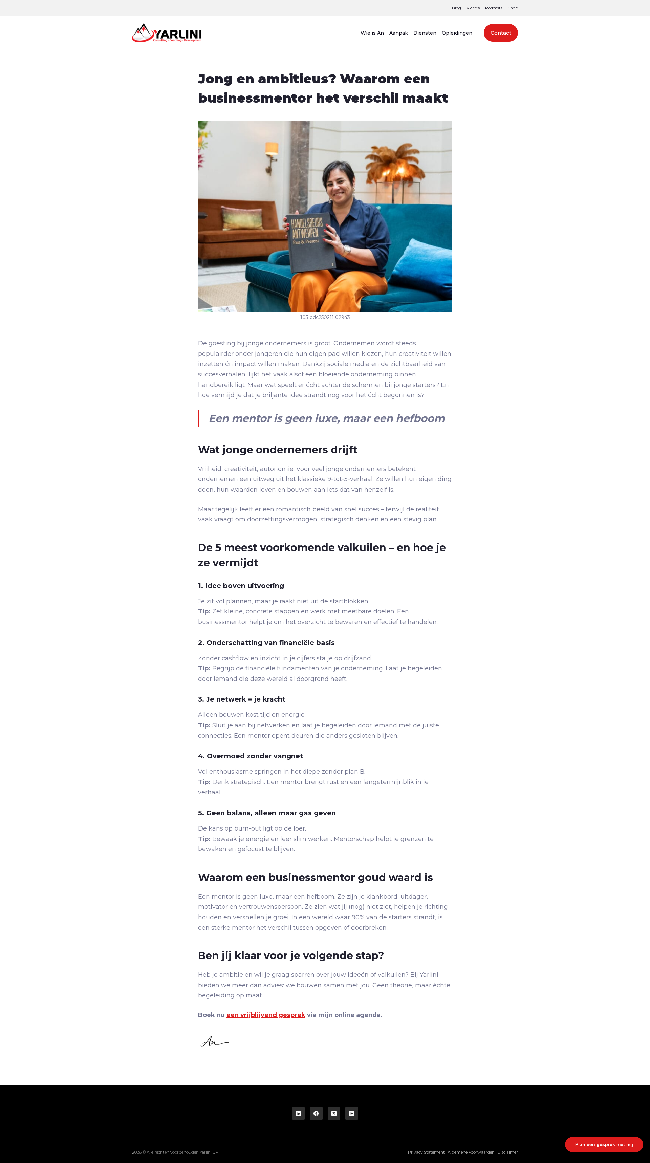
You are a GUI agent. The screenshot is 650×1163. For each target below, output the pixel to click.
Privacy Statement (426, 1152)
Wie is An (372, 33)
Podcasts (493, 7)
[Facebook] (316, 1113)
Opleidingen (457, 33)
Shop (513, 7)
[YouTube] (351, 1113)
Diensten (424, 33)
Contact (501, 32)
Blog (456, 7)
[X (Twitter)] (334, 1113)
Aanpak (398, 33)
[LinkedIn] (298, 1113)
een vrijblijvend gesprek (265, 1015)
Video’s (473, 7)
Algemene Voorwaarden (471, 1152)
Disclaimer (507, 1152)
